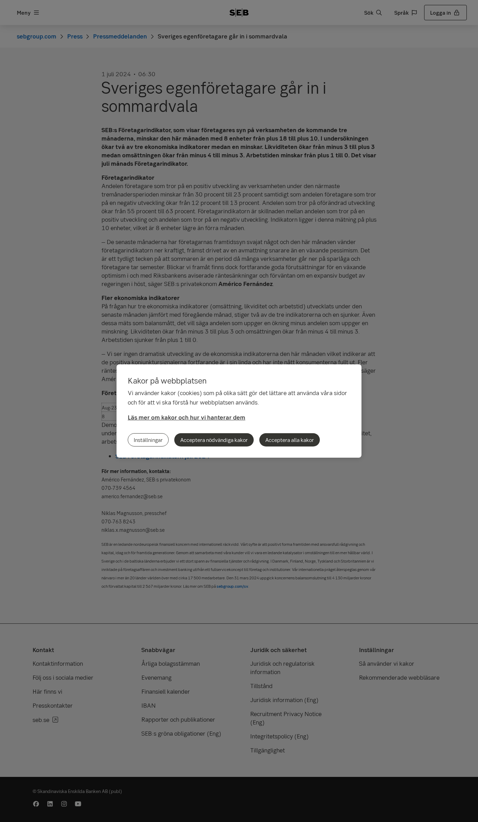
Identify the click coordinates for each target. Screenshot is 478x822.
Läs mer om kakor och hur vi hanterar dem (186, 417)
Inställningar (148, 439)
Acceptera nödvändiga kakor (214, 439)
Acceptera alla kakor (289, 439)
